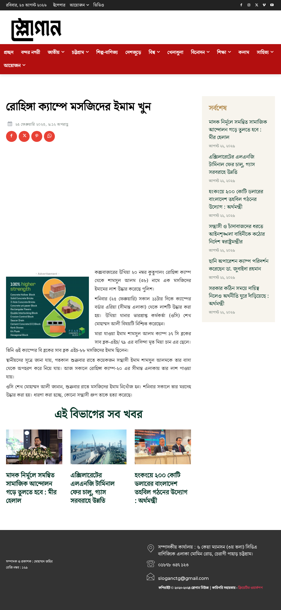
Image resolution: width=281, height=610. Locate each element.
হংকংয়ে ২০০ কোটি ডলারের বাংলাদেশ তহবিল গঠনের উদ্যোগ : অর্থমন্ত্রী (161, 488)
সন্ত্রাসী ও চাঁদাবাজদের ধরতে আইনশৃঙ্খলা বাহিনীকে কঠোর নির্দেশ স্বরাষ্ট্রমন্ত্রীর (237, 234)
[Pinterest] (36, 136)
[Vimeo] (264, 5)
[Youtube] (272, 5)
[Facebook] (241, 5)
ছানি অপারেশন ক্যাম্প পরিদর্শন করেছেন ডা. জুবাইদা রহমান (238, 265)
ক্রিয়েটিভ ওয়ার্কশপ (250, 587)
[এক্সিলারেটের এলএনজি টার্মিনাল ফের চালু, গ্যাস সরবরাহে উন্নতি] (99, 446)
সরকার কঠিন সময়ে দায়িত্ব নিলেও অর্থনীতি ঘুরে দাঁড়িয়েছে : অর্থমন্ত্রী (239, 296)
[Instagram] (249, 5)
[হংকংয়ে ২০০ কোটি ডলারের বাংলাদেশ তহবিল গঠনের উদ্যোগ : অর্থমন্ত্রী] (163, 446)
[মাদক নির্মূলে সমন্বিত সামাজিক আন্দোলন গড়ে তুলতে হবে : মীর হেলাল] (34, 446)
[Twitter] (257, 5)
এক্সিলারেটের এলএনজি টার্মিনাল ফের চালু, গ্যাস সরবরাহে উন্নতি (93, 488)
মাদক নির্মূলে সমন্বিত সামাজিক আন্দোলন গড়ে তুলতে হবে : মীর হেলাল (31, 488)
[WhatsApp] (49, 136)
